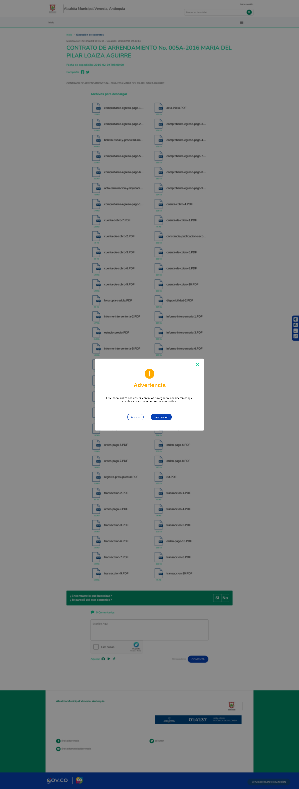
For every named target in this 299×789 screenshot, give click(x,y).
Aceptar (135, 416)
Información (161, 416)
